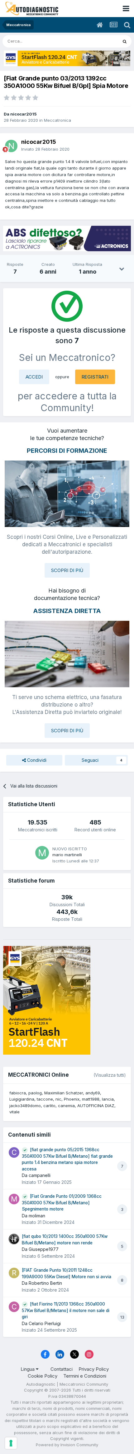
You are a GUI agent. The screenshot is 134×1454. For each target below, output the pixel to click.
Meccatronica (57, 120)
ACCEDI (34, 377)
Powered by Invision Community (67, 1444)
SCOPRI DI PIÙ (67, 570)
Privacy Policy (94, 1369)
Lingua (28, 1369)
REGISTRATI (95, 377)
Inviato (45, 149)
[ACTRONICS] (67, 238)
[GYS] (67, 58)
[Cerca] (125, 41)
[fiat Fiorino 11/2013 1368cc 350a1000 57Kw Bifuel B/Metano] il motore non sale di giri (65, 1310)
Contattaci (61, 1369)
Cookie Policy (42, 1376)
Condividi (36, 760)
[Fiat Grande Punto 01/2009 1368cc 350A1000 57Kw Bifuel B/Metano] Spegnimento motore (62, 1202)
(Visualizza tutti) (109, 1075)
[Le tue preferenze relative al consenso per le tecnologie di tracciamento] (11, 1443)
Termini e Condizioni (84, 1376)
